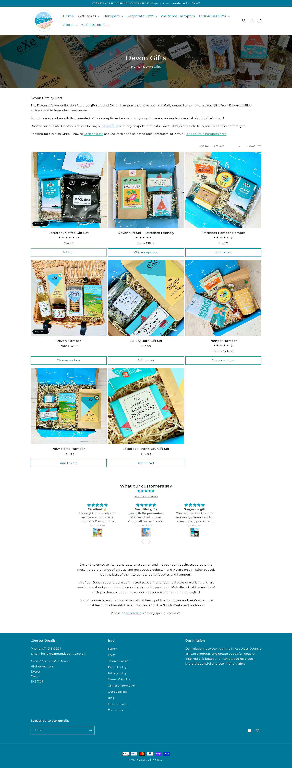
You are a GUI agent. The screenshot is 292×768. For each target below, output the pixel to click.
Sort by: (204, 146)
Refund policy (117, 667)
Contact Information (122, 685)
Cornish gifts (93, 134)
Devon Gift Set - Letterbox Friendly (146, 233)
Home (136, 66)
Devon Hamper (68, 341)
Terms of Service (119, 679)
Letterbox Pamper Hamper (223, 233)
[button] (88, 16)
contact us (110, 126)
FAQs (111, 654)
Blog (111, 697)
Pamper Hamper (223, 341)
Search (112, 648)
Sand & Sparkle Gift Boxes (150, 760)
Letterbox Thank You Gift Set (146, 448)
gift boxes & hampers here (206, 134)
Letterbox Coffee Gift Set (69, 233)
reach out (133, 613)
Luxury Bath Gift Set (146, 341)
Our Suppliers (117, 691)
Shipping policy (118, 661)
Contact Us (115, 710)
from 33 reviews (146, 496)
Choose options (146, 252)
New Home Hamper (68, 448)
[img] (146, 491)
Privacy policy (117, 673)
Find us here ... (118, 704)
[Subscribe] (90, 730)
